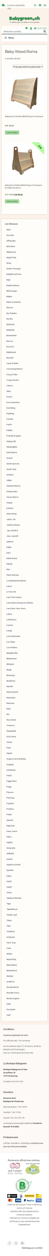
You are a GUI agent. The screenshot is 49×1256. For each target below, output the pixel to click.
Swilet (9, 887)
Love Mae (11, 642)
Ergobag (10, 413)
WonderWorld (13, 987)
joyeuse (10, 541)
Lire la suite (12, 132)
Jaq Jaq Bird (12, 530)
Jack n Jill (11, 519)
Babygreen (24, 20)
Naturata (10, 703)
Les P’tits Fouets (14, 597)
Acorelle (10, 235)
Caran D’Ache (12, 363)
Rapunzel (11, 826)
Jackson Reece (13, 525)
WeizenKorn (12, 970)
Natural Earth (12, 692)
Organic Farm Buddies (16, 759)
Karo (9, 553)
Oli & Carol (11, 736)
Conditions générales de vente (15, 1035)
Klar (8, 569)
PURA (9, 814)
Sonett (10, 859)
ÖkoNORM (11, 731)
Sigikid (10, 842)
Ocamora (11, 725)
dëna (9, 391)
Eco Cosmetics (13, 402)
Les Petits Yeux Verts (16, 608)
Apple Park (11, 257)
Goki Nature (12, 452)
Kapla (9, 547)
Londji (9, 631)
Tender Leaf (12, 915)
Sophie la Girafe (14, 865)
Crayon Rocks (13, 380)
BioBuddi (10, 330)
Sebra (9, 837)
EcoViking (11, 408)
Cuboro (10, 385)
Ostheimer (11, 770)
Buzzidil (10, 358)
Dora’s (9, 397)
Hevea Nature (12, 497)
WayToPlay (11, 959)
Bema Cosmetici (14, 302)
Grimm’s (10, 475)
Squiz (9, 876)
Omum (9, 742)
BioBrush (10, 324)
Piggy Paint (12, 781)
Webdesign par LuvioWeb (32, 1248)
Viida (9, 948)
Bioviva (10, 341)
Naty (8, 709)
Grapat (10, 458)
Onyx (9, 748)
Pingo (9, 787)
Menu (11, 38)
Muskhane (11, 681)
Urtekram (11, 937)
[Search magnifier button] (45, 31)
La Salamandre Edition (16, 581)
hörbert (10, 508)
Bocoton (10, 347)
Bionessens (12, 335)
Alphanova (11, 252)
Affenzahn (11, 241)
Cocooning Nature (15, 369)
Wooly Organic (13, 998)
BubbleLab (11, 352)
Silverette (11, 848)
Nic (8, 714)
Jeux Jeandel (12, 536)
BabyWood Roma (14, 274)
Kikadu (10, 564)
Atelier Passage (14, 269)
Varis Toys (11, 943)
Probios (10, 809)
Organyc (10, 764)
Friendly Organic (14, 436)
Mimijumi (10, 664)
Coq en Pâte (12, 374)
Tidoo (9, 920)
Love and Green (13, 636)
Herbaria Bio (12, 491)
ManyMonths (12, 653)
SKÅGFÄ (10, 853)
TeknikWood (12, 909)
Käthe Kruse (12, 558)
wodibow (11, 982)
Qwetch (10, 820)
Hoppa (9, 502)
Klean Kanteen (13, 575)
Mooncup (11, 675)
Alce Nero (11, 246)
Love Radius (12, 647)
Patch (9, 775)
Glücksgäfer (12, 447)
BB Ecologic (12, 291)
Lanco (9, 586)
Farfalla (10, 419)
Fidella (9, 430)
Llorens (10, 625)
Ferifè (9, 424)
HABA (9, 480)
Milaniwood (12, 658)
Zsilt (9, 1015)
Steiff (9, 881)
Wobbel (10, 976)
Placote (10, 792)
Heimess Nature (13, 486)
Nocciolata (11, 720)
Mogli (9, 670)
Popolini (10, 803)
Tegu (9, 903)
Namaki (10, 686)
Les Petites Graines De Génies (20, 603)
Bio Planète (12, 313)
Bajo (8, 280)
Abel (8, 230)
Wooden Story (13, 993)
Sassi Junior (12, 831)
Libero (9, 614)
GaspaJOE (11, 441)
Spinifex (10, 870)
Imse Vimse (12, 514)
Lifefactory (11, 619)
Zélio (9, 1004)
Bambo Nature (13, 285)
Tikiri (9, 926)
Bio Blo (10, 319)
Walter (9, 954)
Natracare (11, 698)
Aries (9, 263)
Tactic (9, 892)
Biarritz (10, 307)
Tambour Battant (14, 898)
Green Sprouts (13, 464)
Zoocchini (11, 1009)
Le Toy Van (11, 592)
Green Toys (11, 469)
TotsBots (11, 931)
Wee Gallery (12, 965)
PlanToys (11, 798)
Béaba (9, 296)
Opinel (9, 753)
